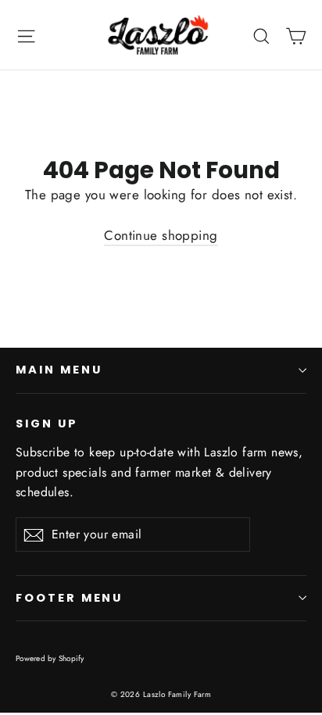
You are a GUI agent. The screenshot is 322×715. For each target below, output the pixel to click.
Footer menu (69, 598)
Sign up (47, 423)
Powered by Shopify (50, 658)
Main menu (59, 369)
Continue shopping (160, 235)
